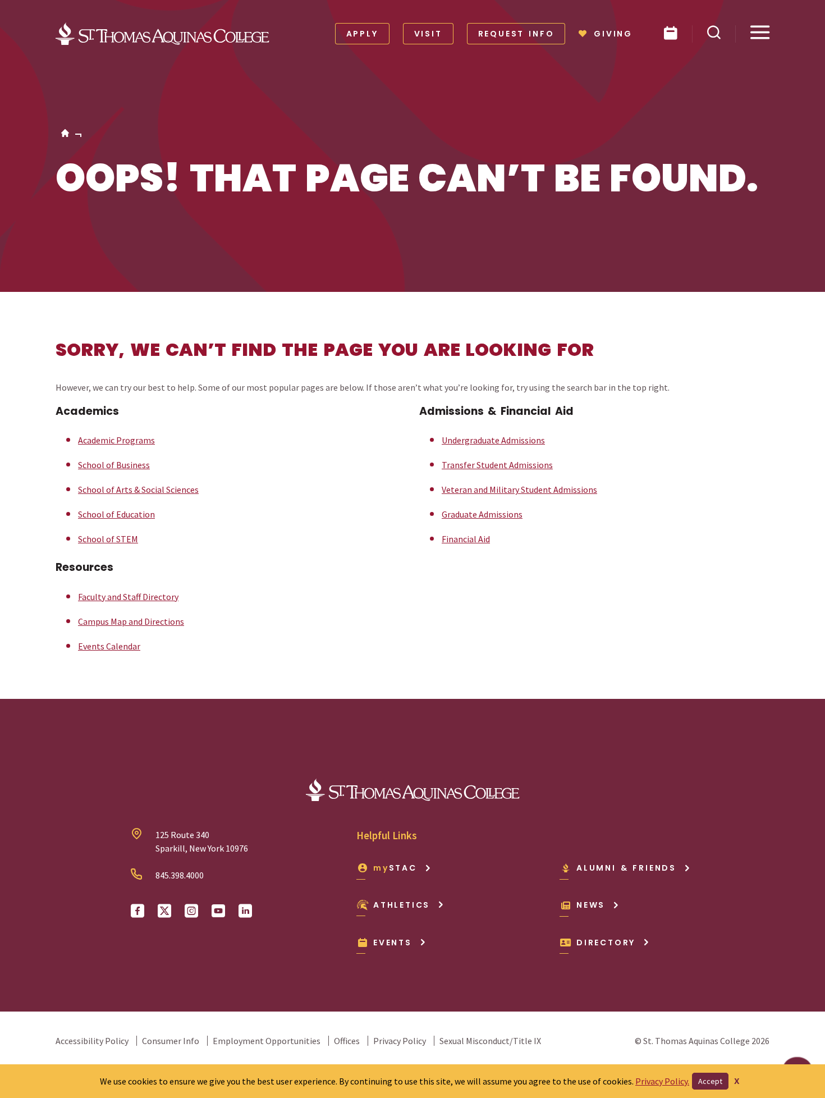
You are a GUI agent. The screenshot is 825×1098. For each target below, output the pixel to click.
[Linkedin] (245, 911)
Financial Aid (466, 539)
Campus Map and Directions (131, 621)
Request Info (516, 33)
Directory (605, 942)
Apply (362, 33)
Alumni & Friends (626, 867)
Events (392, 942)
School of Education (116, 514)
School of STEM (108, 539)
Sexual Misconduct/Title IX (490, 1040)
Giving (613, 33)
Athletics (401, 905)
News (590, 905)
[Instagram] (191, 911)
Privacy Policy (399, 1040)
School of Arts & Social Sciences (138, 489)
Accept (710, 1081)
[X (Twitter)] (164, 911)
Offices (347, 1040)
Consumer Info (170, 1040)
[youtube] (218, 911)
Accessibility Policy (92, 1040)
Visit (428, 33)
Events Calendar (109, 646)
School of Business (114, 464)
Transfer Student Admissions (497, 464)
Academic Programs (116, 440)
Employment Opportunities (266, 1040)
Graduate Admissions (482, 514)
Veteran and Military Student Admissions (519, 489)
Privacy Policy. (662, 1081)
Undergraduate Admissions (493, 440)
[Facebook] (137, 911)
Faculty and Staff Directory (128, 596)
